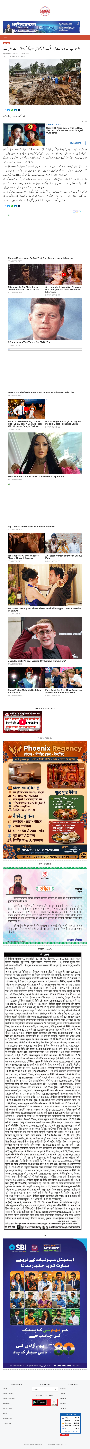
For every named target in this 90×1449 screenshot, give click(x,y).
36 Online (67, 1431)
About (5, 1388)
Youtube (63, 1408)
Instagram (63, 1398)
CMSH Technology (37, 1444)
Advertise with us (8, 1393)
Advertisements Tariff (10, 1398)
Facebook (63, 1388)
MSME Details (7, 1408)
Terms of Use (7, 1423)
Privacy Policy (7, 1418)
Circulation (6, 1403)
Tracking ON (74, 1431)
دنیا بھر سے (6, 43)
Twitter (62, 1393)
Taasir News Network (11, 53)
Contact (5, 1413)
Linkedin (63, 1403)
